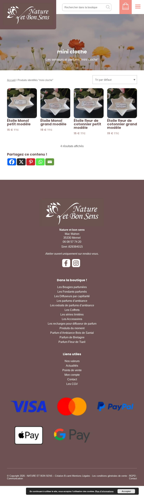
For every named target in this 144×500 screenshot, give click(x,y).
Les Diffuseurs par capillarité (72, 296)
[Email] (49, 161)
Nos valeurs (72, 361)
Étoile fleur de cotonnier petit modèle (87, 124)
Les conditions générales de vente (109, 476)
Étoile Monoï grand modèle (53, 122)
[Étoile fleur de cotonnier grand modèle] (122, 103)
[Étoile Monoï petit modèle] (22, 103)
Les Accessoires (72, 319)
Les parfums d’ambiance (72, 300)
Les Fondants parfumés (72, 291)
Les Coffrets (72, 309)
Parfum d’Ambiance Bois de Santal (72, 332)
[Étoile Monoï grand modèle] (55, 103)
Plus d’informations (104, 491)
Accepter (126, 491)
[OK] (107, 7)
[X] (21, 161)
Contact (72, 379)
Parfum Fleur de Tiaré (72, 341)
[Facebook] (11, 161)
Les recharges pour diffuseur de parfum (72, 323)
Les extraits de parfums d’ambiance (72, 305)
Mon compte (72, 374)
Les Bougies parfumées (72, 287)
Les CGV (72, 383)
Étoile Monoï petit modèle (19, 122)
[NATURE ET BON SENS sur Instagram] (77, 264)
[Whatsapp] (40, 161)
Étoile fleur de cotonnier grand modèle (122, 124)
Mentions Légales (81, 476)
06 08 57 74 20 (72, 241)
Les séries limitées (72, 314)
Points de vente (72, 370)
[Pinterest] (30, 161)
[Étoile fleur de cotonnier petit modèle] (89, 103)
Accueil (11, 80)
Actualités (72, 365)
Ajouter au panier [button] (22, 112)
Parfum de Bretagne (72, 337)
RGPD (132, 476)
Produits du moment (72, 328)
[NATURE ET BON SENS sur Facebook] (67, 264)
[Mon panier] (125, 7)
